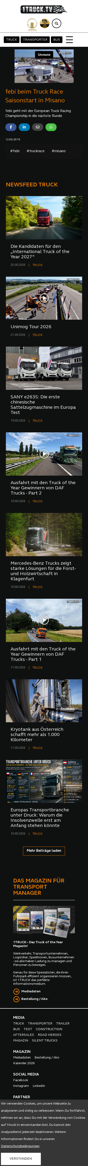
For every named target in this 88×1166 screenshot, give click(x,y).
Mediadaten (31, 991)
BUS (56, 40)
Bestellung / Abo (34, 999)
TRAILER (62, 1023)
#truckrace (36, 151)
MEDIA (19, 1018)
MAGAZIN (20, 1040)
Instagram (21, 1086)
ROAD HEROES (49, 1035)
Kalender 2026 (24, 1063)
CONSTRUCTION (49, 1029)
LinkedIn (39, 1086)
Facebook (20, 1080)
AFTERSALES (23, 1035)
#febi (14, 151)
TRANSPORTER (35, 40)
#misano (59, 151)
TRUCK (11, 40)
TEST (28, 1029)
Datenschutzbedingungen (20, 1146)
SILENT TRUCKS (44, 1040)
